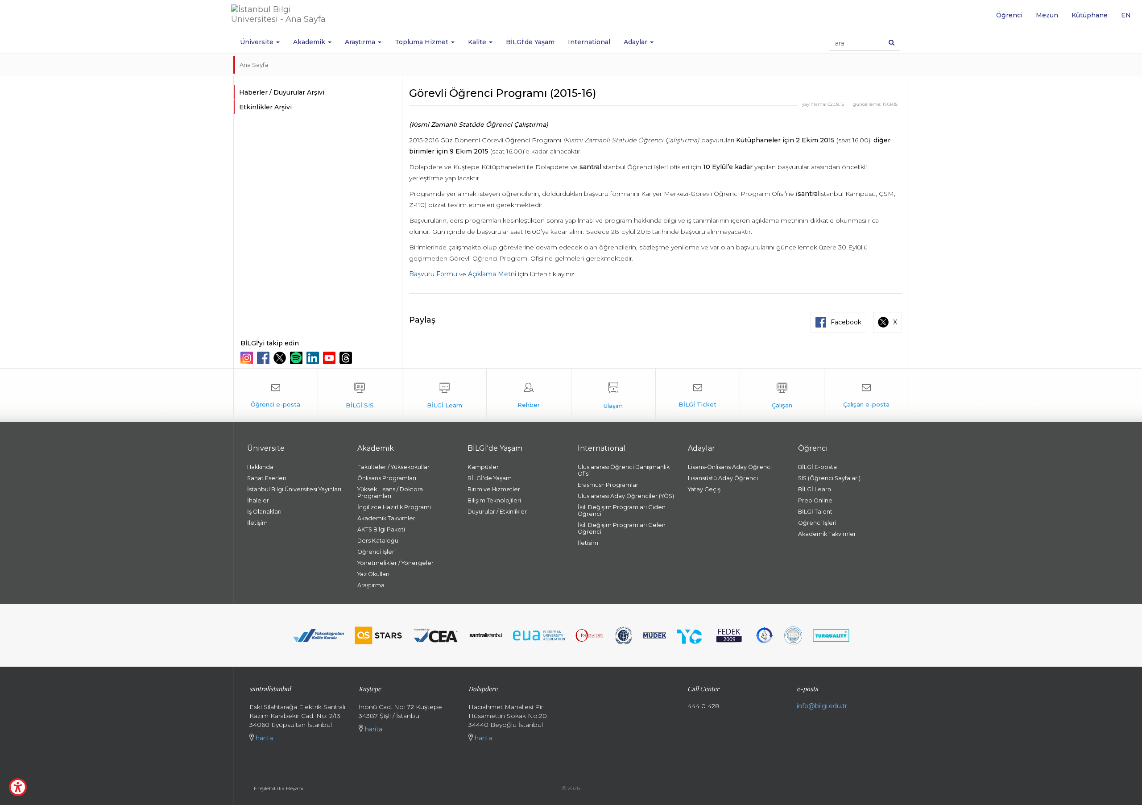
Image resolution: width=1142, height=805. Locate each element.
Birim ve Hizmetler (494, 489)
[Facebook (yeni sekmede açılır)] (264, 358)
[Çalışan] (782, 395)
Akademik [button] (310, 42)
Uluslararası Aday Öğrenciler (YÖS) (626, 496)
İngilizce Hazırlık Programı (394, 507)
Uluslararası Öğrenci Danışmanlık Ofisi (624, 470)
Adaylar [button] (636, 42)
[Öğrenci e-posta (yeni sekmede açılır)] (276, 395)
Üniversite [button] (257, 42)
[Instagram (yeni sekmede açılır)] (247, 358)
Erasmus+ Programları (609, 484)
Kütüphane (1090, 15)
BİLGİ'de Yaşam (530, 42)
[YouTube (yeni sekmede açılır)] (330, 358)
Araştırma (371, 585)
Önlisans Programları (386, 478)
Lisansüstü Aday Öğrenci (723, 478)
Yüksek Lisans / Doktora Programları (390, 492)
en (1129, 18)
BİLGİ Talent (815, 511)
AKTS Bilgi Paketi (381, 529)
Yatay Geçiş (704, 489)
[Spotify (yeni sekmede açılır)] (297, 358)
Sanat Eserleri (266, 478)
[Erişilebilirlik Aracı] (18, 787)
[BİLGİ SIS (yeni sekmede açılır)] (360, 395)
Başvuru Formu (433, 274)
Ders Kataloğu (377, 540)
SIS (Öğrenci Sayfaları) (829, 478)
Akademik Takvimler (386, 518)
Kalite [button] (478, 42)
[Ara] (891, 42)
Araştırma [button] (361, 42)
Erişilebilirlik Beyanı (278, 788)
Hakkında (260, 467)
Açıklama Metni (492, 274)
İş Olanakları (264, 511)
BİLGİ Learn (814, 489)
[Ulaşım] (613, 395)
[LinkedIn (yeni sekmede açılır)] (313, 358)
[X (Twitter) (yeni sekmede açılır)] (280, 358)
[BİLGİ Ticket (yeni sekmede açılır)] (698, 395)
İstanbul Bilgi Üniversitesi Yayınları (294, 489)
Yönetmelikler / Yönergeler (395, 563)
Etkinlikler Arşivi (265, 107)
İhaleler (258, 500)
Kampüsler (483, 467)
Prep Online (815, 500)
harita (263, 738)
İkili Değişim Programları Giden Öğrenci (622, 510)
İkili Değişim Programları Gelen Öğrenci (622, 528)
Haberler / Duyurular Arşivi (281, 92)
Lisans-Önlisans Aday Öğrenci (730, 467)
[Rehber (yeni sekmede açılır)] (529, 395)
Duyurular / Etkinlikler (497, 511)
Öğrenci (1009, 15)
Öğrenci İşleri (376, 551)
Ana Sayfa (254, 64)
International (589, 42)
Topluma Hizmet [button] (422, 42)
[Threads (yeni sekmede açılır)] (346, 358)
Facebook (846, 322)
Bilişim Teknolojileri (494, 500)
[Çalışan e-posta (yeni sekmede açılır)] (866, 395)
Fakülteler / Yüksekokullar (393, 467)
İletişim (257, 522)
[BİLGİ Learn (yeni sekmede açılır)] (444, 395)
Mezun (1047, 15)
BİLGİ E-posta (817, 467)
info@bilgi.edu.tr (822, 706)
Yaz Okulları (373, 574)
